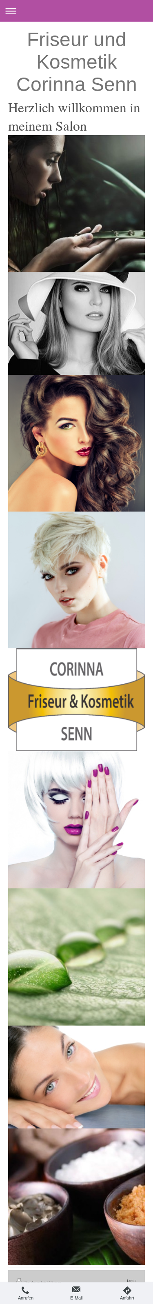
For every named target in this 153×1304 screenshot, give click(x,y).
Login (132, 1280)
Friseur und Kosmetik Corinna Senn (76, 62)
